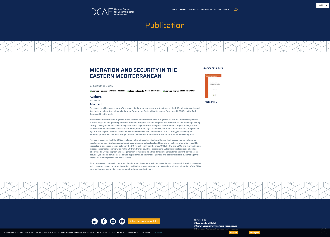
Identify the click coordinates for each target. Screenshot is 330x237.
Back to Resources (213, 68)
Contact (227, 9)
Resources (194, 9)
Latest (183, 9)
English (210, 102)
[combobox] (322, 5)
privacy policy (157, 232)
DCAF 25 (217, 9)
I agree (233, 232)
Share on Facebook (117, 90)
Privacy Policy (200, 219)
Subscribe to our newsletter (144, 221)
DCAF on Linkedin (95, 221)
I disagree (254, 232)
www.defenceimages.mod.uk (224, 226)
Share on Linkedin (152, 90)
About (175, 9)
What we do (206, 9)
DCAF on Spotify (122, 221)
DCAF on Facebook (104, 221)
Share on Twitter (187, 90)
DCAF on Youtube (113, 221)
